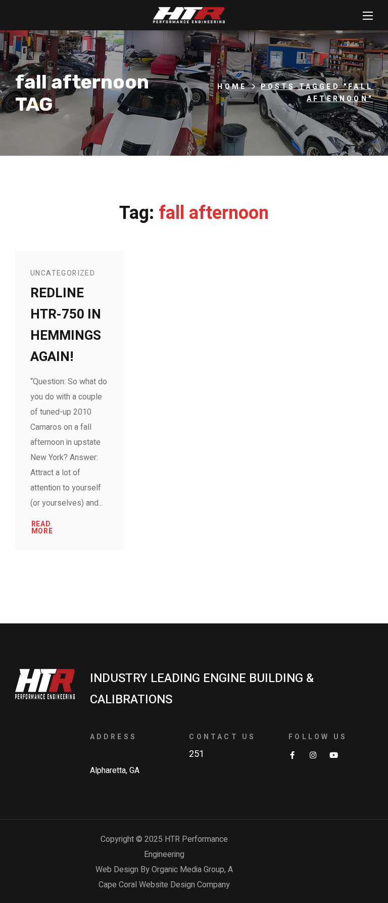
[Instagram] (313, 755)
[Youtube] (334, 755)
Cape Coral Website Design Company (164, 885)
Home (232, 86)
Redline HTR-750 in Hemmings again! (65, 325)
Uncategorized (62, 273)
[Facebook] (292, 755)
